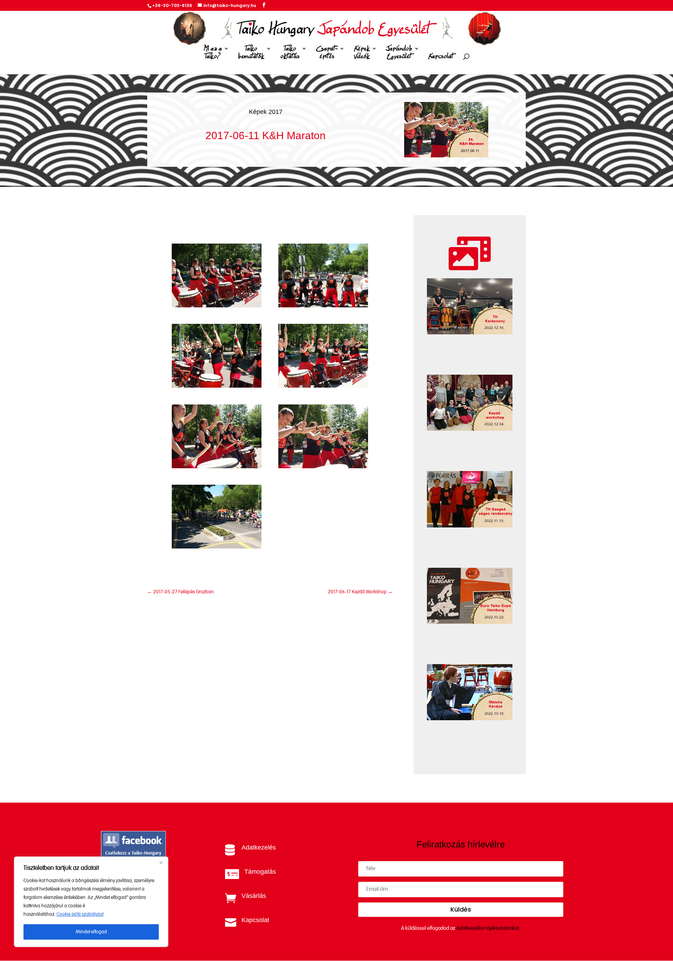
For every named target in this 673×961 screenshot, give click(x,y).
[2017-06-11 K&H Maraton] (216, 305)
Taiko (251, 53)
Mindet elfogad (91, 931)
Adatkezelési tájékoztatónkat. (488, 928)
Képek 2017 (266, 111)
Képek (362, 53)
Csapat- (327, 53)
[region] (91, 902)
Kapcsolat (440, 57)
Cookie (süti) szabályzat (79, 914)
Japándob (399, 53)
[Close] (161, 862)
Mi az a (213, 53)
